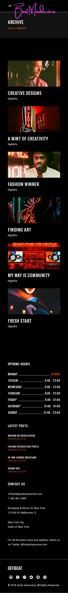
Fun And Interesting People (23, 446)
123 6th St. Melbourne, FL (22, 512)
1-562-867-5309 (17, 498)
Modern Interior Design (21, 435)
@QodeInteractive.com (34, 544)
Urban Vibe (14, 468)
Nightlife (12, 98)
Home (11, 28)
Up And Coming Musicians (22, 457)
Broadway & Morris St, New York (26, 508)
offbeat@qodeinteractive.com (25, 493)
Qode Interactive (26, 585)
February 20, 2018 (16, 438)
